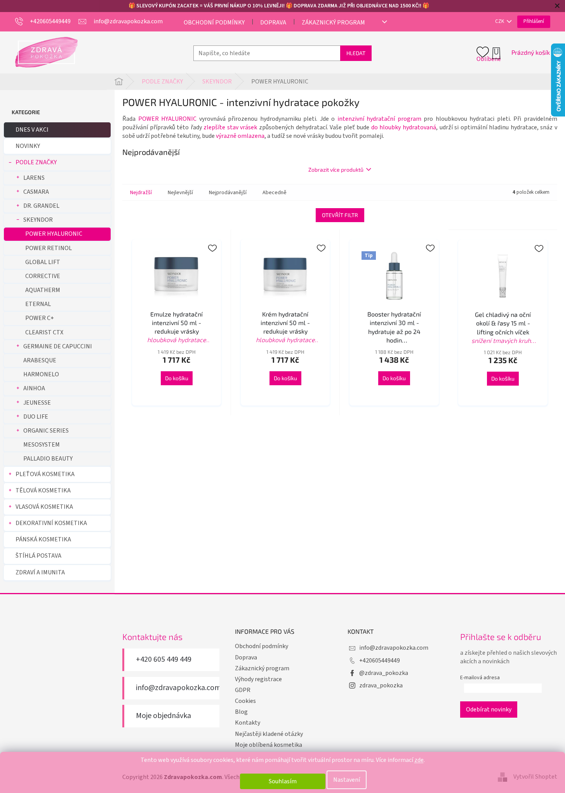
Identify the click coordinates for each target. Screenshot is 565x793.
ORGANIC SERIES (46, 430)
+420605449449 (379, 660)
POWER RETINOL (48, 248)
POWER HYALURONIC (53, 234)
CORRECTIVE (42, 276)
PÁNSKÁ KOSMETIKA (43, 539)
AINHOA (34, 388)
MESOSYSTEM (41, 444)
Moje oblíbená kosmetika (268, 745)
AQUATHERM (42, 290)
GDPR (242, 690)
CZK (500, 21)
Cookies (245, 701)
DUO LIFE (35, 416)
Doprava (273, 22)
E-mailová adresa (480, 678)
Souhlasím (283, 781)
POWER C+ (39, 318)
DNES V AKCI (32, 129)
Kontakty (247, 722)
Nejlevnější (180, 193)
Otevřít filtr (340, 215)
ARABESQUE (39, 360)
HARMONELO (41, 374)
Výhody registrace (258, 679)
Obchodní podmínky (214, 22)
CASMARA (36, 192)
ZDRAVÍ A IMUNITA (40, 572)
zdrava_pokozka (381, 685)
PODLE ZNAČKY (36, 162)
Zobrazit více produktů (335, 169)
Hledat (355, 53)
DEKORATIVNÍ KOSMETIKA (51, 523)
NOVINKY (28, 146)
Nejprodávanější (228, 193)
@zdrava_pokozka (383, 673)
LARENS (34, 178)
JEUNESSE (37, 402)
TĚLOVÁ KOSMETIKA (43, 490)
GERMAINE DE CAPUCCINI (57, 346)
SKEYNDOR (38, 220)
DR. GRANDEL (41, 206)
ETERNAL (38, 304)
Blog (241, 712)
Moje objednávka (163, 716)
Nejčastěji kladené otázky (269, 734)
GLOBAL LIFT (42, 262)
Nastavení (346, 780)
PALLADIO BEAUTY (48, 458)
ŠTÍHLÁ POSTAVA (38, 555)
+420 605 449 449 (163, 659)
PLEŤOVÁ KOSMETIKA (45, 474)
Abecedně (275, 193)
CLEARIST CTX (44, 332)
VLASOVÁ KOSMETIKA (44, 507)
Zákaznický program (333, 22)
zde (419, 760)
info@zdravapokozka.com (178, 688)
